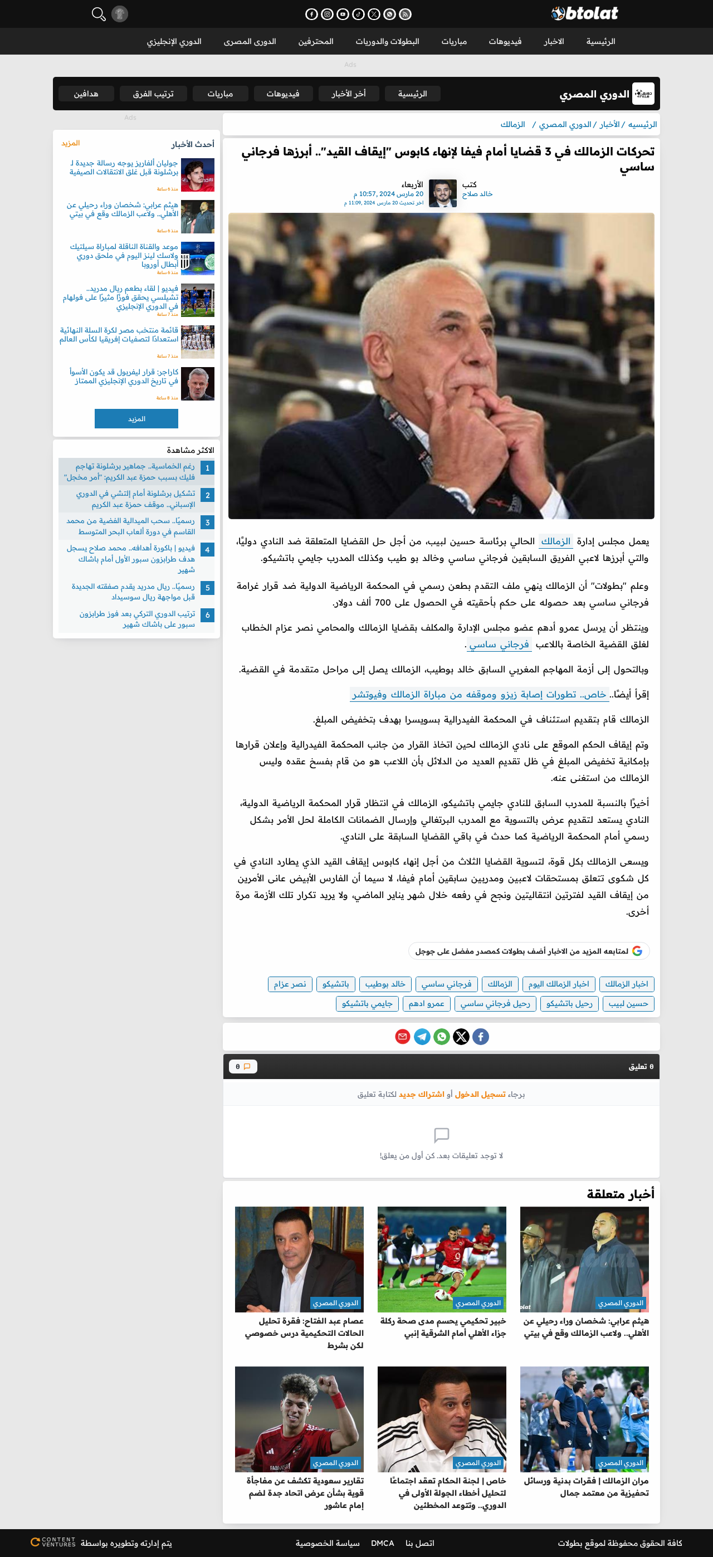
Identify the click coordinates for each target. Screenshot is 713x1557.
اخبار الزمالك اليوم (559, 984)
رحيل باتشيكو (569, 1003)
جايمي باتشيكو (367, 1003)
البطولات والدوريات (387, 41)
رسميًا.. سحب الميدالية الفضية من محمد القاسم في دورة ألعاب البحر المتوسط (130, 526)
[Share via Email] (402, 1036)
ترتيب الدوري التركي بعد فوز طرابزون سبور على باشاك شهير (137, 619)
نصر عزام (290, 984)
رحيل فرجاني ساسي (495, 1003)
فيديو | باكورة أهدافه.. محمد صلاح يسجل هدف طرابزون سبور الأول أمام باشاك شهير (131, 558)
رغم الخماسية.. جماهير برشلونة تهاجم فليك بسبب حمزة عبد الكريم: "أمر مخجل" (129, 471)
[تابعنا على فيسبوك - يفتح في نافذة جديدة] (311, 14)
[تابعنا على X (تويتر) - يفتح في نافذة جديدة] (374, 14)
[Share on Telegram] (422, 1036)
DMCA (382, 1543)
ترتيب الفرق (153, 94)
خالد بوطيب (385, 984)
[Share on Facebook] (480, 1036)
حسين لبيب (628, 1003)
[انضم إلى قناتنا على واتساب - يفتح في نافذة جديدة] (389, 14)
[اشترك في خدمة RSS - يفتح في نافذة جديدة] (405, 14)
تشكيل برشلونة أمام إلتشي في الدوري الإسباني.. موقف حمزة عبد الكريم (135, 499)
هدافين (86, 94)
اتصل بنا (420, 1543)
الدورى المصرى (250, 41)
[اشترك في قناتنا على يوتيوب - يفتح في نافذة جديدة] (342, 14)
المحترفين (316, 41)
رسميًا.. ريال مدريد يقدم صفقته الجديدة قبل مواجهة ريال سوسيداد (133, 592)
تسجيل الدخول (480, 1094)
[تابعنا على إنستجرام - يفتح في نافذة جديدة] (327, 14)
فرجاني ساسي (499, 644)
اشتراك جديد (422, 1094)
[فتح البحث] (99, 14)
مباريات (454, 41)
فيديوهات (505, 41)
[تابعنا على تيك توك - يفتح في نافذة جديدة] (358, 14)
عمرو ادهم (427, 1003)
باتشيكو (336, 984)
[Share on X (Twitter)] (461, 1036)
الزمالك (555, 540)
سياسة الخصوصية (328, 1543)
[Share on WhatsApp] (441, 1036)
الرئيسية (601, 41)
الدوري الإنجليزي (174, 41)
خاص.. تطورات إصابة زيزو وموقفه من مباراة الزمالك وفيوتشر (480, 694)
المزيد (70, 142)
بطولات (570, 1543)
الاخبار (554, 41)
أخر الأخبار (349, 94)
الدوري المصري (620, 1303)
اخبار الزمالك (626, 984)
